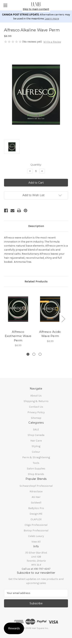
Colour (36, 451)
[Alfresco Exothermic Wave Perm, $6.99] (18, 309)
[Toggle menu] (5, 5)
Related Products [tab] (36, 281)
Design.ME (36, 513)
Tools (36, 463)
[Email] (12, 210)
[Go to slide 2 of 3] (33, 354)
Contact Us (36, 406)
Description (36, 226)
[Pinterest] (25, 210)
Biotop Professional (36, 530)
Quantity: (36, 164)
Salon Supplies (36, 468)
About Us (36, 395)
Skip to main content (36, 9)
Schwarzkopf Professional (36, 485)
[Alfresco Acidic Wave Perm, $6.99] (50, 309)
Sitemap (36, 418)
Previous (5, 318)
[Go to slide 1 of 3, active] (27, 354)
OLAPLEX (36, 519)
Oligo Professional (36, 525)
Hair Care (36, 440)
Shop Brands (36, 474)
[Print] (19, 210)
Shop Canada (36, 435)
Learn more (52, 18)
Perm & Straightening (36, 457)
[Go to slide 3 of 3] (40, 354)
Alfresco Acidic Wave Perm (50, 334)
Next (63, 318)
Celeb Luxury (36, 536)
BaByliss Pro (36, 508)
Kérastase (36, 491)
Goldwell (36, 502)
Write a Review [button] (52, 41)
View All (36, 541)
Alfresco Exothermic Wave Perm (18, 336)
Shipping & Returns (36, 401)
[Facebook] (6, 210)
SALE (36, 429)
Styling (36, 446)
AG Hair (36, 497)
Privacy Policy (36, 412)
